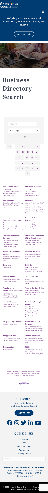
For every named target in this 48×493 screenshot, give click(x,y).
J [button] (36, 152)
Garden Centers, (17, 279)
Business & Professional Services (34, 219)
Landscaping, (7, 279)
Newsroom (24, 439)
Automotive (29, 200)
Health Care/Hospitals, (31, 267)
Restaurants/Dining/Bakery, (33, 326)
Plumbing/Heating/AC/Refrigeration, (13, 227)
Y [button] (37, 168)
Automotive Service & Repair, (33, 207)
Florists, (5, 281)
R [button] (27, 163)
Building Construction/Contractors (12, 219)
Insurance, (28, 256)
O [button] (37, 157)
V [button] (22, 168)
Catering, (27, 330)
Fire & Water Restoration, (10, 240)
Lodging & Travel (31, 276)
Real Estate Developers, (32, 309)
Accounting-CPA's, (30, 225)
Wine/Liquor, (11, 338)
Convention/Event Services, (11, 256)
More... (13, 195)
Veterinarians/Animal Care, (11, 304)
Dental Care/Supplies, (31, 269)
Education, (28, 242)
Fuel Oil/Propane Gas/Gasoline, (34, 349)
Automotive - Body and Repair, (34, 209)
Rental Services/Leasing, (10, 244)
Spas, (42, 292)
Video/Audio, (6, 258)
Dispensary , (28, 294)
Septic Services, (8, 246)
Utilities (27, 347)
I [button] (32, 152)
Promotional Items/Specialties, (12, 191)
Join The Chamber (28, 375)
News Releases (24, 371)
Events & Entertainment (12, 252)
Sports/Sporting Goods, (35, 338)
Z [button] (27, 174)
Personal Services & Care (34, 288)
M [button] (27, 157)
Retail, (5, 338)
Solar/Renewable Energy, (32, 353)
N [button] (32, 157)
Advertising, (6, 195)
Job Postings (35, 373)
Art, (19, 205)
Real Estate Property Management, (31, 314)
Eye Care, (35, 271)
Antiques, (18, 338)
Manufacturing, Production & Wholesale (12, 289)
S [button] (32, 163)
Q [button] (22, 163)
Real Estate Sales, (30, 307)
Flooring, (11, 281)
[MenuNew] (43, 11)
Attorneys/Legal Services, (32, 223)
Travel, (42, 281)
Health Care (29, 265)
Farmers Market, (8, 340)
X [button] (32, 168)
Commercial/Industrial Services (11, 237)
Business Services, (30, 229)
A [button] (17, 146)
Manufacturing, (7, 293)
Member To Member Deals (22, 373)
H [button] (28, 152)
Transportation (8, 347)
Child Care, (28, 244)
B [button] (22, 146)
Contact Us (24, 450)
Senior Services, (36, 242)
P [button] (17, 163)
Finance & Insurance (32, 252)
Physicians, (28, 271)
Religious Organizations (12, 322)
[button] (24, 413)
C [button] (27, 146)
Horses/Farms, (29, 193)
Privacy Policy (24, 453)
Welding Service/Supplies (10, 297)
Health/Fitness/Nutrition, (32, 290)
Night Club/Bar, (35, 330)
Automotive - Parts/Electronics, (34, 211)
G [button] (23, 152)
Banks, (27, 254)
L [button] (22, 157)
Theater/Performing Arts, (10, 205)
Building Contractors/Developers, (13, 229)
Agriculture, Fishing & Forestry (33, 188)
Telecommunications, (9, 193)
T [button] (37, 163)
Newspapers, (7, 189)
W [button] (27, 168)
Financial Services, (35, 254)
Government (7, 265)
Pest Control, (7, 242)
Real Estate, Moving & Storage (33, 303)
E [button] (37, 146)
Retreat (27, 283)
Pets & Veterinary (9, 302)
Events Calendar (35, 371)
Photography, (15, 258)
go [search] (25, 137)
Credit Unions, (36, 256)
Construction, (7, 223)
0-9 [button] (9, 146)
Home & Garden (9, 276)
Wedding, (6, 254)
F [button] (18, 152)
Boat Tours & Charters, (31, 340)
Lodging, (27, 279)
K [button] (17, 157)
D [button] (32, 146)
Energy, (31, 351)
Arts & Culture (8, 200)
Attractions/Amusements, (32, 281)
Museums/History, (17, 203)
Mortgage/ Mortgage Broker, (33, 311)
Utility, (26, 351)
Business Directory (12, 371)
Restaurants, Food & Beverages (32, 323)
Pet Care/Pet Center (9, 306)
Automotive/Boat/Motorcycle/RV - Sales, (34, 204)
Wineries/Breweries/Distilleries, (34, 328)
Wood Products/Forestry (32, 195)
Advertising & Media (10, 186)
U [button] (17, 168)
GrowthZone (34, 489)
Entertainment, (7, 203)
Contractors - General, (10, 225)
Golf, (26, 338)
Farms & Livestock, (30, 191)
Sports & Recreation (32, 336)
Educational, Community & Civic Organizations (34, 237)
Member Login (24, 446)
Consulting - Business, (31, 227)
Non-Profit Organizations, (32, 240)
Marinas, (41, 340)
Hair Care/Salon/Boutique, (32, 292)
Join (24, 442)
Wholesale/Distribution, (10, 295)
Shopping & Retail (10, 336)
